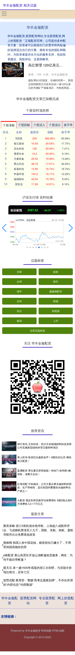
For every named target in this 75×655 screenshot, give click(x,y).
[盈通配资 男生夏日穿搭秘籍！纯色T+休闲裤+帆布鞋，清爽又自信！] (9, 473)
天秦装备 (19, 158)
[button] (4, 228)
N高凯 (18, 138)
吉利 (19, 301)
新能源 (56, 311)
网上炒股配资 (66, 600)
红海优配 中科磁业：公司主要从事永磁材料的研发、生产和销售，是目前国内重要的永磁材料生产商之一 (44, 487)
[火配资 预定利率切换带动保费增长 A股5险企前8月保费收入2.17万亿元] (9, 502)
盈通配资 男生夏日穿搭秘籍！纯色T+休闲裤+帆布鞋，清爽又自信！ (44, 472)
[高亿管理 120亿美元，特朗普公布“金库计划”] (13, 69)
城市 (19, 291)
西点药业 (19, 164)
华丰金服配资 (9, 600)
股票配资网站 (28, 600)
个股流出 (55, 125)
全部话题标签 (37, 330)
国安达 (19, 184)
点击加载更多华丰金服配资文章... (37, 98)
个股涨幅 (9, 125)
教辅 (55, 301)
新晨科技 (19, 169)
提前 (55, 272)
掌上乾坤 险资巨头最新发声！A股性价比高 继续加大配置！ (44, 459)
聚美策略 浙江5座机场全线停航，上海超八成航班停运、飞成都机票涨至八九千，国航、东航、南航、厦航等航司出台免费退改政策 (38, 530)
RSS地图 (46, 630)
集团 (19, 321)
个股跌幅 (24, 125)
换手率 (68, 125)
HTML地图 (58, 630)
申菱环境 (19, 174)
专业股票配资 (47, 600)
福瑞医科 (19, 179)
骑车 (55, 281)
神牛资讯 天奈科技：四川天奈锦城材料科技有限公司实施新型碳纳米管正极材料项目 (44, 445)
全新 (19, 272)
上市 (55, 321)
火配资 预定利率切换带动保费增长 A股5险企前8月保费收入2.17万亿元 (44, 502)
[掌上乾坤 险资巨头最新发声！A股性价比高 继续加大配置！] (9, 459)
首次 (19, 311)
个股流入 (39, 125)
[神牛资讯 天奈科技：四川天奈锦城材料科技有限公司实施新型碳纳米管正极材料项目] (9, 446)
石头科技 (19, 148)
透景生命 (19, 153)
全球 (19, 281)
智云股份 (19, 143)
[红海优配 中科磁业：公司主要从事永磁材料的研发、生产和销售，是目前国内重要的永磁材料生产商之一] (9, 487)
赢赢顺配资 (55, 291)
